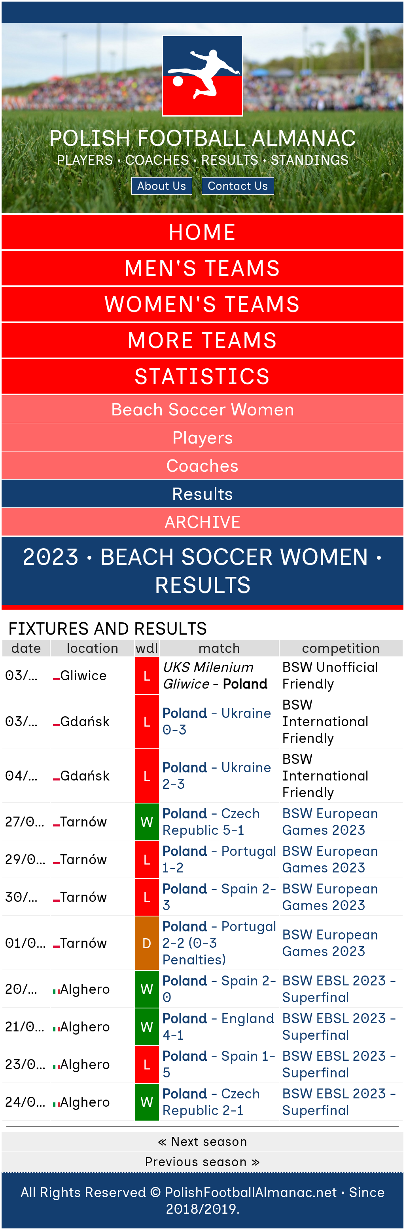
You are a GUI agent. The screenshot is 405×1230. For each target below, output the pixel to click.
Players (202, 437)
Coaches (202, 465)
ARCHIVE (202, 521)
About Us (161, 186)
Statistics (202, 376)
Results (202, 493)
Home (202, 232)
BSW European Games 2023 (330, 821)
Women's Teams (202, 304)
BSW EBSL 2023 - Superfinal (339, 989)
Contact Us (238, 186)
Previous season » (202, 1161)
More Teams (202, 340)
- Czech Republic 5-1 (211, 821)
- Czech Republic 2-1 (211, 1102)
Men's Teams (202, 268)
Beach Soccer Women (203, 409)
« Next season (203, 1141)
